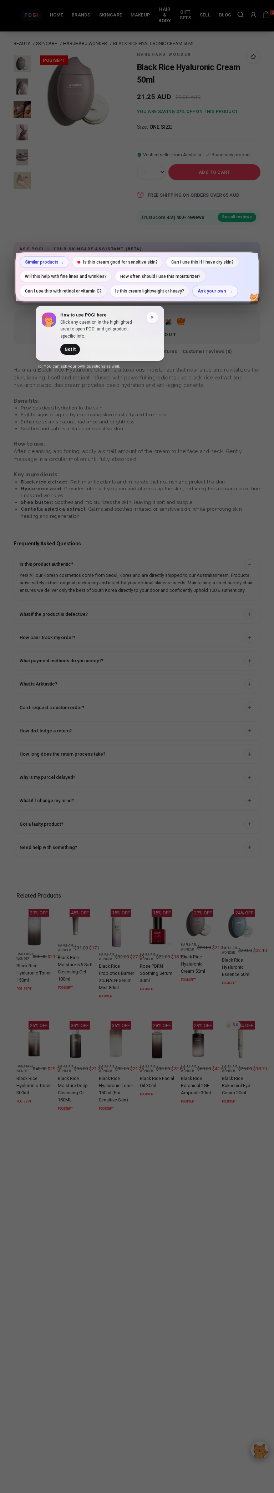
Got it (70, 349)
